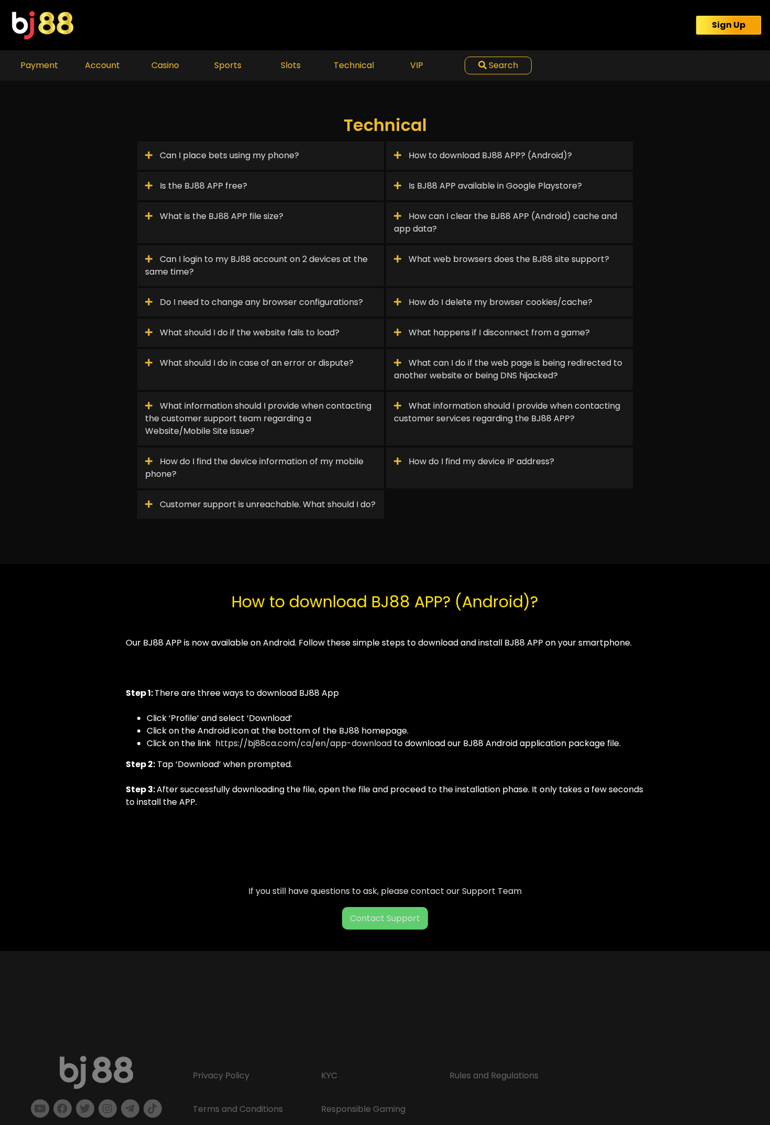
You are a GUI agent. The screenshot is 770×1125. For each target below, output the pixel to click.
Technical (354, 65)
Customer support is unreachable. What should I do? (267, 504)
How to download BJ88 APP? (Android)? (489, 155)
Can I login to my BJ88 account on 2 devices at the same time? (256, 265)
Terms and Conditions (238, 1109)
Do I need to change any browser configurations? (260, 302)
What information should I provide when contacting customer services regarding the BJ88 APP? (507, 412)
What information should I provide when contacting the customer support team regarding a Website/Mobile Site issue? (258, 418)
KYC (329, 1075)
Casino (165, 65)
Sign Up (728, 25)
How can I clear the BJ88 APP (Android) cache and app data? (505, 222)
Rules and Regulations (493, 1075)
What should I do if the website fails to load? (248, 332)
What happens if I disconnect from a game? (498, 332)
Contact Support (385, 918)
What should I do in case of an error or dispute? (256, 363)
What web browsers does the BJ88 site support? (507, 259)
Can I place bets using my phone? (228, 155)
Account (102, 65)
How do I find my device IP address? (480, 461)
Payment (39, 65)
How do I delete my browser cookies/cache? (499, 302)
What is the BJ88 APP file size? (220, 216)
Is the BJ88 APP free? (202, 186)
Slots (291, 65)
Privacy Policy (221, 1075)
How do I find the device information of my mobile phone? (254, 467)
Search (502, 65)
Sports (227, 65)
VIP (416, 65)
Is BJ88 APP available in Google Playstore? (494, 186)
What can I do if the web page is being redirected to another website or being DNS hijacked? (508, 369)
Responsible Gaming (363, 1109)
